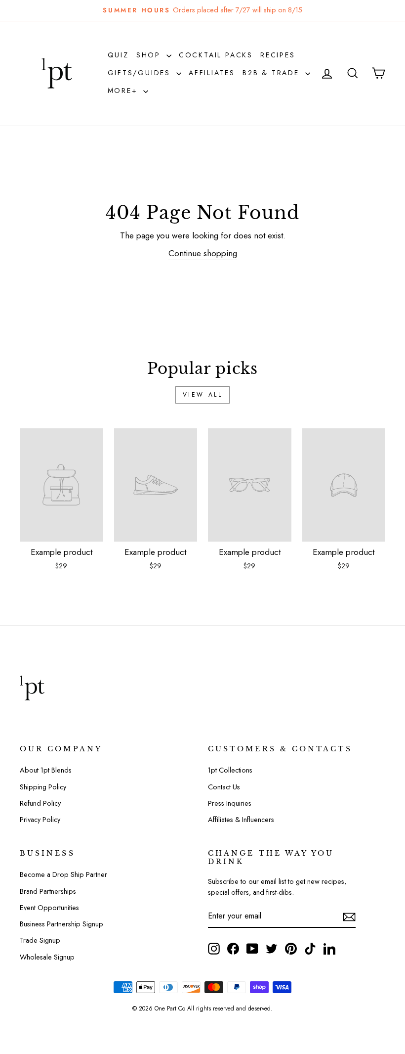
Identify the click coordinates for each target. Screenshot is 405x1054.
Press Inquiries (229, 803)
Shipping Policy (43, 787)
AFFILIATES (212, 73)
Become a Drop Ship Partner (63, 874)
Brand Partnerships (48, 891)
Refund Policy (40, 803)
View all (203, 394)
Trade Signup (40, 940)
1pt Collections (230, 770)
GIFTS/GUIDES (141, 73)
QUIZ (118, 55)
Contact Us (224, 787)
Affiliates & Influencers (241, 820)
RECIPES (277, 55)
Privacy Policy (40, 820)
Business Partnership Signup (61, 924)
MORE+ (124, 90)
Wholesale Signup (47, 957)
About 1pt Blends (46, 770)
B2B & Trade (273, 73)
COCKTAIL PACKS (216, 55)
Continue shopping (202, 253)
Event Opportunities (49, 908)
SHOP (150, 55)
